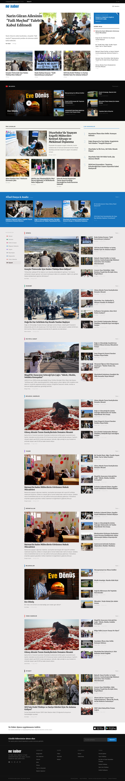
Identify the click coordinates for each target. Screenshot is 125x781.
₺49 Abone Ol (62, 774)
